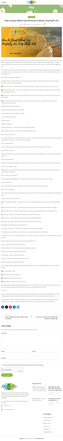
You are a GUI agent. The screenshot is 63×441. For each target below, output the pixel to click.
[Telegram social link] (18, 307)
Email (34, 351)
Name (3, 351)
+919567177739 (7, 405)
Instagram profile (47, 417)
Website (3, 358)
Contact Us (46, 426)
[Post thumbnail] (40, 390)
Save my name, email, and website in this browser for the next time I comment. (23, 365)
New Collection (47, 420)
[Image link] (9, 386)
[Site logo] (31, 2)
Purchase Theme (47, 432)
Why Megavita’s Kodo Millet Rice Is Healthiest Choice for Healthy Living (55, 388)
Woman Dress (47, 423)
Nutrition (34, 11)
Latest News (46, 429)
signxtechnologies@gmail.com (34, 24)
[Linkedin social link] (14, 307)
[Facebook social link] (2, 307)
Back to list (31, 316)
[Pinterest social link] (10, 307)
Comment (4, 333)
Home (28, 11)
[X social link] (6, 307)
